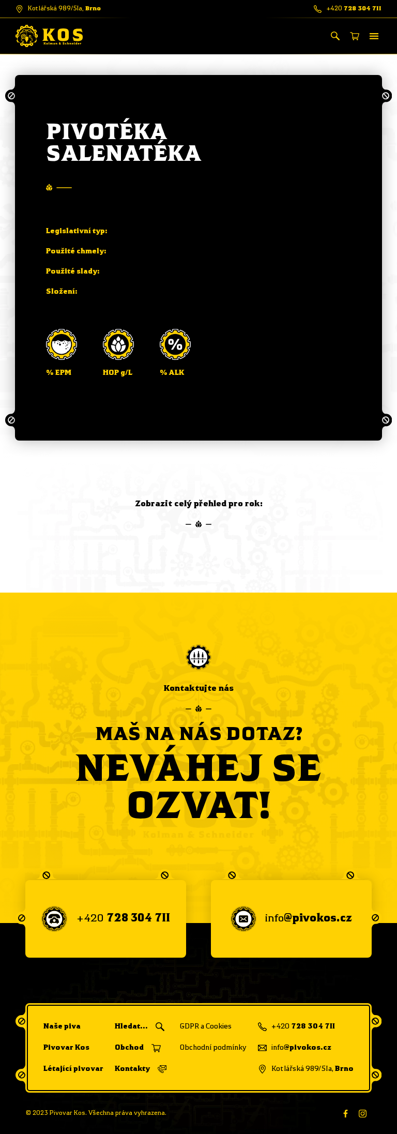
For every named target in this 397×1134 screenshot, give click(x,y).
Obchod (129, 1047)
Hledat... (131, 1026)
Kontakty (132, 1068)
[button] (374, 35)
